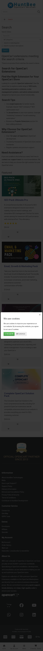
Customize (21, 334)
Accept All (9, 334)
